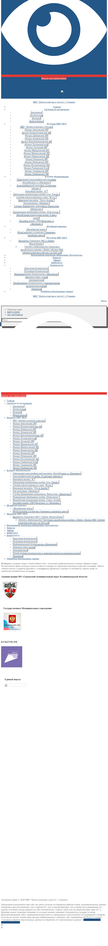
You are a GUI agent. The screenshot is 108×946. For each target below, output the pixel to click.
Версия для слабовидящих (54, 78)
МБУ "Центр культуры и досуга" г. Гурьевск (54, 102)
